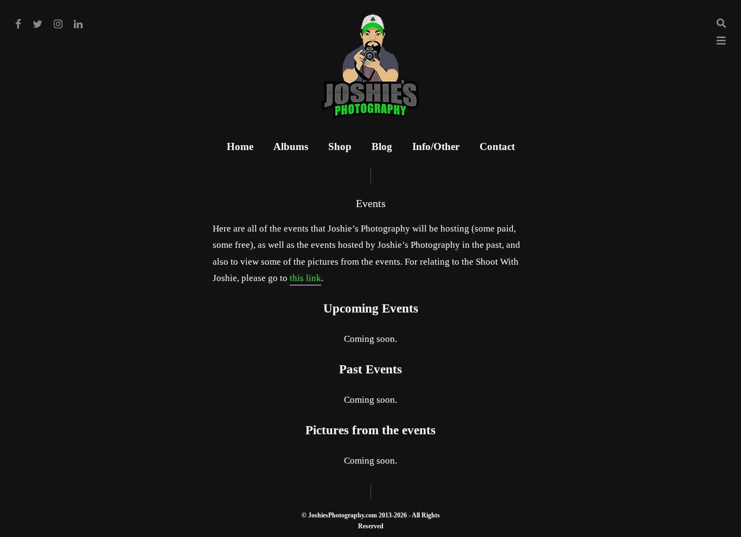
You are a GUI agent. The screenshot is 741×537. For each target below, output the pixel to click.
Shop (340, 146)
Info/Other (435, 146)
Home (240, 146)
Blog (382, 146)
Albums (290, 146)
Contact (497, 146)
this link (305, 278)
